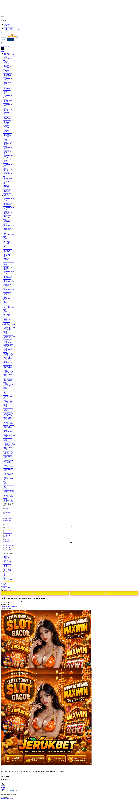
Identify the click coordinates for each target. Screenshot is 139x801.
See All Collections (7, 561)
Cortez (5, 555)
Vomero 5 (5, 560)
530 (4, 573)
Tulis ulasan (18, 790)
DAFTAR (35, 593)
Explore (2, 51)
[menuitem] (7, 53)
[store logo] (12, 37)
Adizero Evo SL (7, 569)
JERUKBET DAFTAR (8, 27)
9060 (4, 578)
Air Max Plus (6, 557)
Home (4, 597)
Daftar (10, 39)
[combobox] (7, 45)
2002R (5, 575)
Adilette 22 (6, 566)
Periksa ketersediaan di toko (7, 798)
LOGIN (104, 593)
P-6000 (5, 558)
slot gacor (50, 771)
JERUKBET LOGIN (8, 28)
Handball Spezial (7, 564)
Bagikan (2, 799)
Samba (5, 565)
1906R (5, 577)
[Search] (2, 48)
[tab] (69, 51)
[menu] (69, 317)
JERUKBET (6, 25)
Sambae (5, 568)
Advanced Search (5, 46)
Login (3, 39)
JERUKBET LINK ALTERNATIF (11, 29)
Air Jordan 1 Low (7, 556)
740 (4, 574)
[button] (4, 671)
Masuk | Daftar (6, 24)
